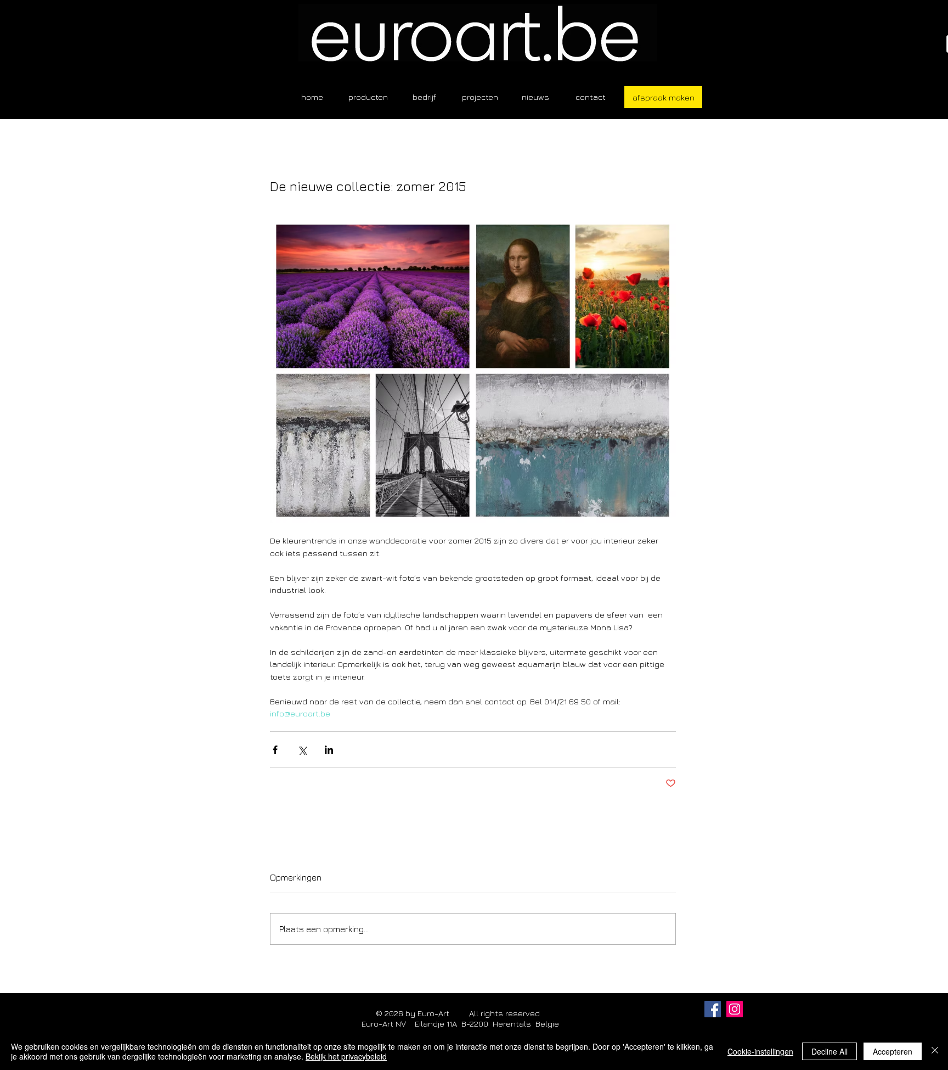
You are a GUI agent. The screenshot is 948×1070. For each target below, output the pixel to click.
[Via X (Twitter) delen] (302, 749)
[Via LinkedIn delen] (329, 749)
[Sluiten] (934, 1051)
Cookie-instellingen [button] (760, 1051)
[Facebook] (712, 1009)
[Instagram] (734, 1009)
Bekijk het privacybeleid (346, 1056)
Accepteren (892, 1051)
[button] (368, 97)
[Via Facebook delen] (275, 749)
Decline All (829, 1051)
